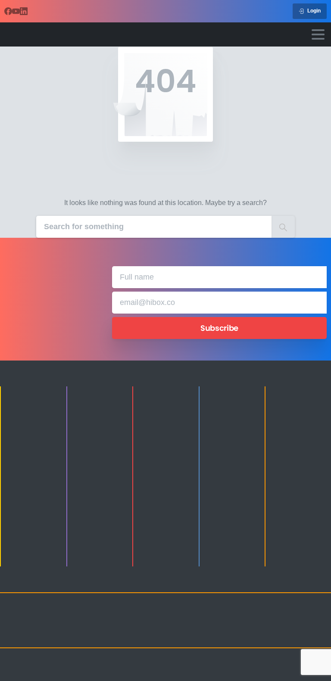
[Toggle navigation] (318, 34)
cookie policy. (176, 673)
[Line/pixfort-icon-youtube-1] (313, 622)
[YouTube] (16, 11)
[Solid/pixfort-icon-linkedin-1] (295, 622)
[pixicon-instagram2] (261, 622)
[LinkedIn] (24, 11)
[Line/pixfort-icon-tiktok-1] (261, 633)
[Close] (204, 673)
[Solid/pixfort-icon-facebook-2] (278, 622)
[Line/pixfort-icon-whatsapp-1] (278, 633)
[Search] (283, 227)
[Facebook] (8, 11)
